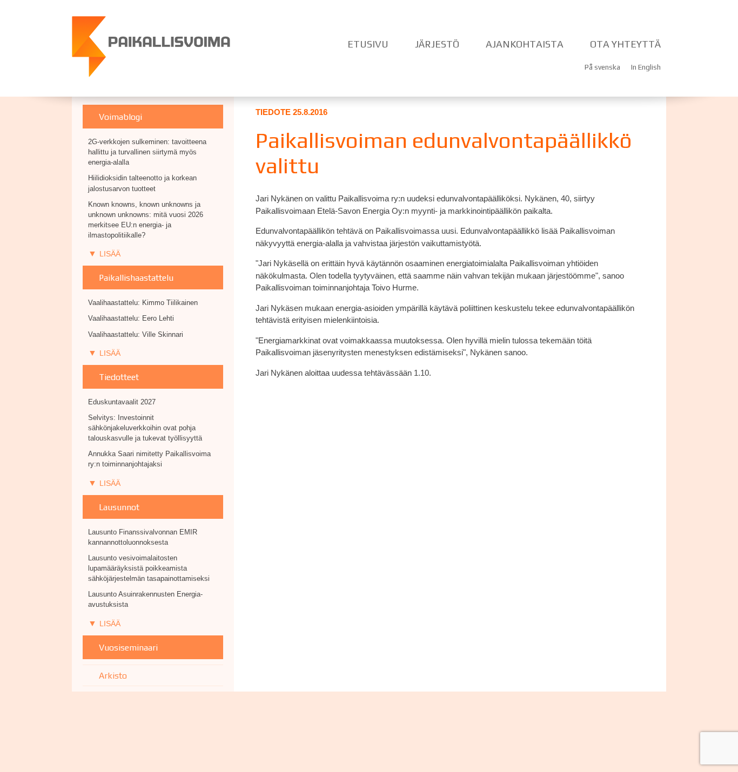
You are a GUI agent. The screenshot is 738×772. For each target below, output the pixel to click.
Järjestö (437, 44)
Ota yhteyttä (625, 44)
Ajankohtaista (524, 44)
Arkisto (113, 675)
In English (646, 67)
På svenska (602, 67)
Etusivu (367, 44)
